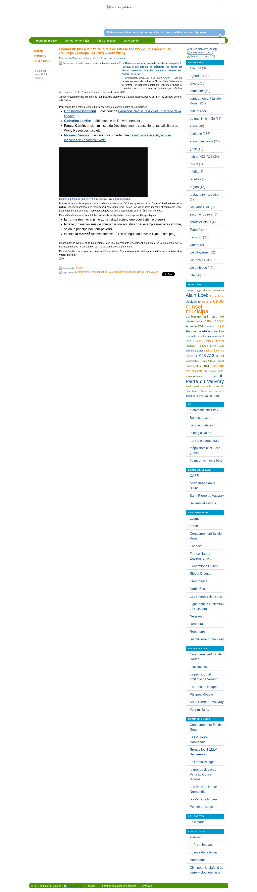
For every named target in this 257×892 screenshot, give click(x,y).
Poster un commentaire (113, 58)
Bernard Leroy (216, 296)
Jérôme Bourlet (194, 350)
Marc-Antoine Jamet (213, 361)
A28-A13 (190, 290)
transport (196, 237)
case (218, 301)
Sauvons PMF (200, 207)
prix (148, 272)
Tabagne (190, 395)
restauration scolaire (204, 194)
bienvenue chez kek (204, 410)
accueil (92, 886)
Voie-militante (199, 709)
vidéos (194, 245)
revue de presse (46, 40)
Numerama (198, 860)
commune (197, 91)
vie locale (196, 260)
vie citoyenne (199, 252)
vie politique (198, 267)
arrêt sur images (201, 844)
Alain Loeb (197, 295)
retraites (212, 371)
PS (205, 371)
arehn (194, 526)
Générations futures (204, 566)
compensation (99, 272)
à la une (195, 68)
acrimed (195, 837)
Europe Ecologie (203, 341)
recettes (195, 179)
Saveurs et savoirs (203, 503)
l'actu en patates (201, 425)
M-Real (220, 356)
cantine (207, 301)
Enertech (196, 546)
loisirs (194, 164)
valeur (154, 272)
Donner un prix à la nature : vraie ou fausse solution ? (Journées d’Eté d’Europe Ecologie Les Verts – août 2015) (115, 51)
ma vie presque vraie (204, 440)
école (194, 126)
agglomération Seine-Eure (210, 290)
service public (193, 386)
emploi (202, 336)
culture (194, 111)
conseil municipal (198, 309)
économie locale (201, 141)
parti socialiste (194, 371)
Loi (161, 77)
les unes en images (203, 687)
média (194, 171)
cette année (131, 40)
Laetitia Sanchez (73, 58)
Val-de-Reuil (212, 395)
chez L (194, 83)
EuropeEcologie (122, 198)
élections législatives (199, 331)
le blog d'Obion (200, 433)
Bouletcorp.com (201, 417)
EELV (220, 326)
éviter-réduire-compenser (122, 272)
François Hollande (197, 345)
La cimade (197, 822)
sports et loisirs (200, 222)
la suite (79, 267)
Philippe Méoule (201, 694)
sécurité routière (201, 214)
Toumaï (195, 229)
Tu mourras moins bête (206, 460)
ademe (195, 518)
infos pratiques (106, 40)
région (194, 187)
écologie (196, 133)
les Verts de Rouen (203, 799)
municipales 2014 (197, 366)
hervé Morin (217, 346)
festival (220, 341)
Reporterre (197, 631)
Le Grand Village (202, 762)
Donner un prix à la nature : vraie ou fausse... (83, 198)
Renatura (196, 624)
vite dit (194, 275)
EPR (188, 341)
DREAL (209, 321)
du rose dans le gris (204, 852)
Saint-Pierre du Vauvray (207, 495)
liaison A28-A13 (201, 156)
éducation (209, 326)
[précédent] (108, 19)
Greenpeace (198, 581)
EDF (200, 326)
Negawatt (196, 616)
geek (193, 149)
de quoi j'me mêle (202, 118)
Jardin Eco (197, 589)
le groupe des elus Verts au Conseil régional (203, 774)
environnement (215, 336)
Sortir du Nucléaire (212, 391)
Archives (147, 886)
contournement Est (77, 40)
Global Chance (200, 573)
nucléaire (217, 366)
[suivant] (221, 19)
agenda (195, 76)
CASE (194, 475)
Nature (141, 272)
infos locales (199, 666)
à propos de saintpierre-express (119, 886)
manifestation (192, 361)
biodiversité (84, 272)
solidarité (206, 386)
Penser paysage (201, 806)
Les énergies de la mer (206, 596)
